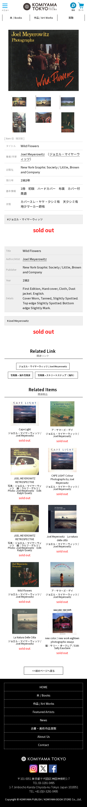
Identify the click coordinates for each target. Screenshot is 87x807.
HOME (43, 687)
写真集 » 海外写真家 (20, 375)
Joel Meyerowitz (33, 154)
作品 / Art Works (43, 17)
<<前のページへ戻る (43, 670)
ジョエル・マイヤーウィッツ (25, 219)
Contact (43, 745)
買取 (71, 17)
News (43, 720)
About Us (43, 737)
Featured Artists (43, 712)
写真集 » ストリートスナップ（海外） (56, 375)
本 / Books (16, 17)
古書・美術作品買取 (43, 728)
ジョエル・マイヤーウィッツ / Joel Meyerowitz (43, 366)
